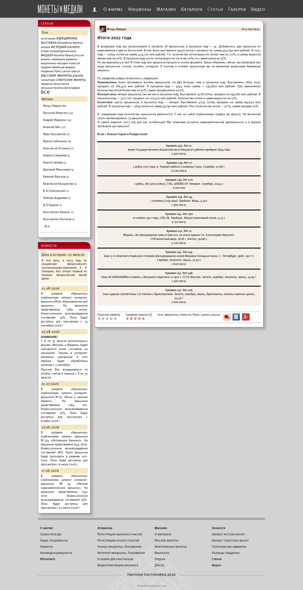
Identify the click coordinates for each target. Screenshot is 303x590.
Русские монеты (167, 540)
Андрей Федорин (57, 120)
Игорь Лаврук (54, 106)
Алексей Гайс (54, 127)
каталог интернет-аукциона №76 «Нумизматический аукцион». (64, 301)
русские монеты (56, 75)
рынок (78, 76)
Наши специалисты (54, 540)
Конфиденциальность (56, 553)
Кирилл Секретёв (56, 155)
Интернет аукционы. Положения (121, 553)
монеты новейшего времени (59, 59)
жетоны (78, 43)
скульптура (48, 80)
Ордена (160, 559)
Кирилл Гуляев (54, 162)
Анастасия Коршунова (60, 184)
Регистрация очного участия (118, 540)
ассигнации (48, 38)
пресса (75, 71)
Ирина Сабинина (57, 141)
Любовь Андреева (57, 198)
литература (57, 51)
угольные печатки (52, 88)
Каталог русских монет (228, 534)
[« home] (60, 8)
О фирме (113, 9)
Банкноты (162, 553)
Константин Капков (58, 212)
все (45, 92)
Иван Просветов (56, 134)
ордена (46, 67)
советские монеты (71, 80)
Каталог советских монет (230, 540)
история (59, 47)
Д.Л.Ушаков (52, 205)
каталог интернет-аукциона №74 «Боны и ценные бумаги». (64, 397)
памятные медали (63, 67)
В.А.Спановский (56, 191)
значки (45, 47)
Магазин (166, 9)
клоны (45, 51)
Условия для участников (115, 559)
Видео (258, 9)
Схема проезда (50, 534)
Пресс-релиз (62, 71)
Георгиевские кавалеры (229, 546)
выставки (49, 43)
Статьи (215, 9)
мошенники (48, 63)
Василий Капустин (58, 113)
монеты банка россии (69, 55)
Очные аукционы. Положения (119, 546)
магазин (70, 51)
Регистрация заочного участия (119, 534)
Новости (46, 546)
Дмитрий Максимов (58, 169)
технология (61, 84)
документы (64, 43)
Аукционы (139, 9)
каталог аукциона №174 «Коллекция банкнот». (64, 438)
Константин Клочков (59, 219)
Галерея (237, 9)
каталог (73, 47)
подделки (47, 71)
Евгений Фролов (56, 177)
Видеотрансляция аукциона (117, 565)
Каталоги (191, 9)
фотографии (72, 88)
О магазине (163, 534)
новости (74, 63)
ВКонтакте (47, 559)
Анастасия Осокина (58, 148)
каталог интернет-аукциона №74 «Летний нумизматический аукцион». (64, 484)
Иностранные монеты (171, 546)
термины (47, 84)
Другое (159, 565)
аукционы (66, 38)
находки (62, 63)
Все (46, 226)
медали (47, 55)
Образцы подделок (226, 553)
